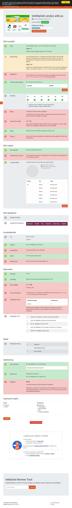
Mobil (6, 406)
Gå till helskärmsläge (36, 422)
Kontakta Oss (36, 6)
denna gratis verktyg (46, 69)
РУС (28, 184)
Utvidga (65, 90)
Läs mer (15, 5)
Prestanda (41, 405)
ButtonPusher (15, 504)
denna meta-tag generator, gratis (34, 76)
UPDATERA (45, 22)
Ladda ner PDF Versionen (39, 31)
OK (66, 2)
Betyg (25, 6)
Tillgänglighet (41, 406)
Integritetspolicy (55, 502)
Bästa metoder (42, 408)
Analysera (6, 418)
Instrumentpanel (45, 6)
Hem (22, 6)
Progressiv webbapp (43, 412)
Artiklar (30, 6)
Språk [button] (65, 6)
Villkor (52, 504)
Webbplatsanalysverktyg (11, 6)
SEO (39, 410)
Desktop (7, 405)
